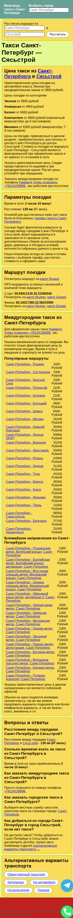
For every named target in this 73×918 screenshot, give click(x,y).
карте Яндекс (49, 279)
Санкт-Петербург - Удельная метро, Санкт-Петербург (26, 614)
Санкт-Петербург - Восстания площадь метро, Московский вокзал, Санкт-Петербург (27, 574)
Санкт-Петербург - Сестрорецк (28, 372)
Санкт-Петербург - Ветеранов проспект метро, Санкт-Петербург (30, 661)
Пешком (43, 890)
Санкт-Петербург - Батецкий (26, 403)
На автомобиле (44, 882)
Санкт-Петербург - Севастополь (19, 514)
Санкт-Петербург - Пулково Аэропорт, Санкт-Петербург (25, 677)
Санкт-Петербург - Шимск (24, 411)
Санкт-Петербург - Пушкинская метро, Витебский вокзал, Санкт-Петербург (29, 552)
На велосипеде (18, 890)
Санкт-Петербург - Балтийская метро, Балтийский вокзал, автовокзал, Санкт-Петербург (28, 563)
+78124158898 (15, 791)
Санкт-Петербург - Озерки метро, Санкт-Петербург (29, 630)
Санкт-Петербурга (28, 73)
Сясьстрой (49, 76)
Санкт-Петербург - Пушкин (25, 364)
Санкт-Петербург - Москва (25, 419)
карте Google (56, 297)
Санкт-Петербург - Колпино (25, 395)
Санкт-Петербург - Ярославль (27, 450)
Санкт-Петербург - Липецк (24, 466)
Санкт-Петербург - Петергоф (26, 387)
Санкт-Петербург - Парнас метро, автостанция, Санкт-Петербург (30, 646)
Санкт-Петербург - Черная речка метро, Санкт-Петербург (29, 606)
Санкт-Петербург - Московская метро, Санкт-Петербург (28, 622)
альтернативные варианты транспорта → (30, 847)
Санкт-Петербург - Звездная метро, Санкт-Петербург (26, 638)
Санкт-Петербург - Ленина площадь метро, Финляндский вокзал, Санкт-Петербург (27, 586)
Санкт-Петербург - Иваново (26, 497)
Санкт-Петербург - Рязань (24, 458)
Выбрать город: (41, 5)
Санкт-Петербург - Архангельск (19, 530)
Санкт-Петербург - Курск (23, 489)
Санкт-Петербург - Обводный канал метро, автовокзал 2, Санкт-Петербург (30, 597)
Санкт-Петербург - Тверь (23, 505)
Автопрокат (15, 882)
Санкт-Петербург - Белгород (26, 521)
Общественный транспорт (26, 874)
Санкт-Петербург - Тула (23, 474)
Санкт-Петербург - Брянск (24, 481)
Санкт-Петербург (15, 11)
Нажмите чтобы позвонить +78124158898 (33, 331)
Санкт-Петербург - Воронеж (26, 442)
